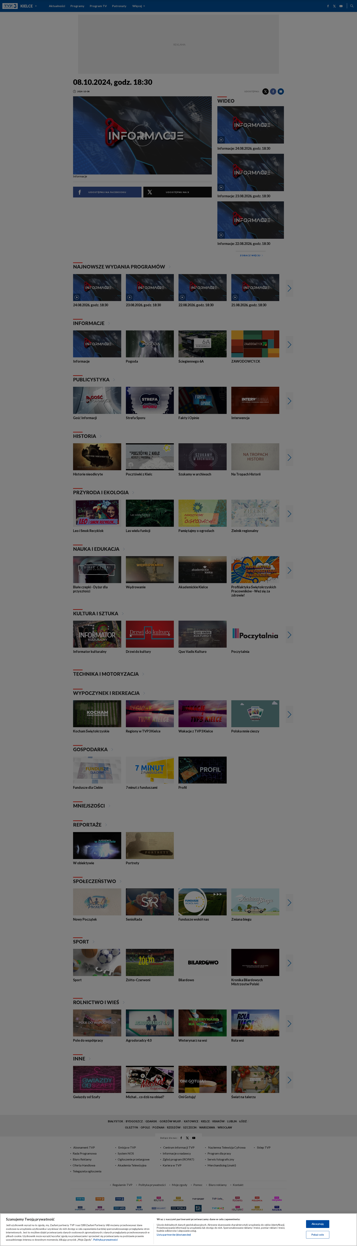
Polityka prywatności (105, 1239)
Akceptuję (318, 1223)
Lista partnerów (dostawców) (174, 1234)
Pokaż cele (317, 1234)
